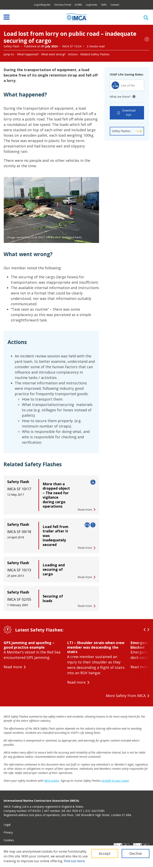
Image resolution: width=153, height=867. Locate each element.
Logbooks (91, 4)
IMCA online (51, 780)
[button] (145, 629)
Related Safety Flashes (95, 54)
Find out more (74, 861)
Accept (105, 853)
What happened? (28, 54)
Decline (135, 853)
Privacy (8, 832)
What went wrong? (53, 54)
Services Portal (62, 4)
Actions (73, 54)
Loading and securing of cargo (54, 569)
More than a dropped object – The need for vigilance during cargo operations (56, 495)
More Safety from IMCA (126, 695)
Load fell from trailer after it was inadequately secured (55, 535)
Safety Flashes (121, 131)
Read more (13, 666)
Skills (104, 4)
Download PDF (128, 112)
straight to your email (115, 780)
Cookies (9, 840)
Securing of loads (53, 598)
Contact (114, 4)
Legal (7, 824)
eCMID (78, 4)
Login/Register (42, 4)
